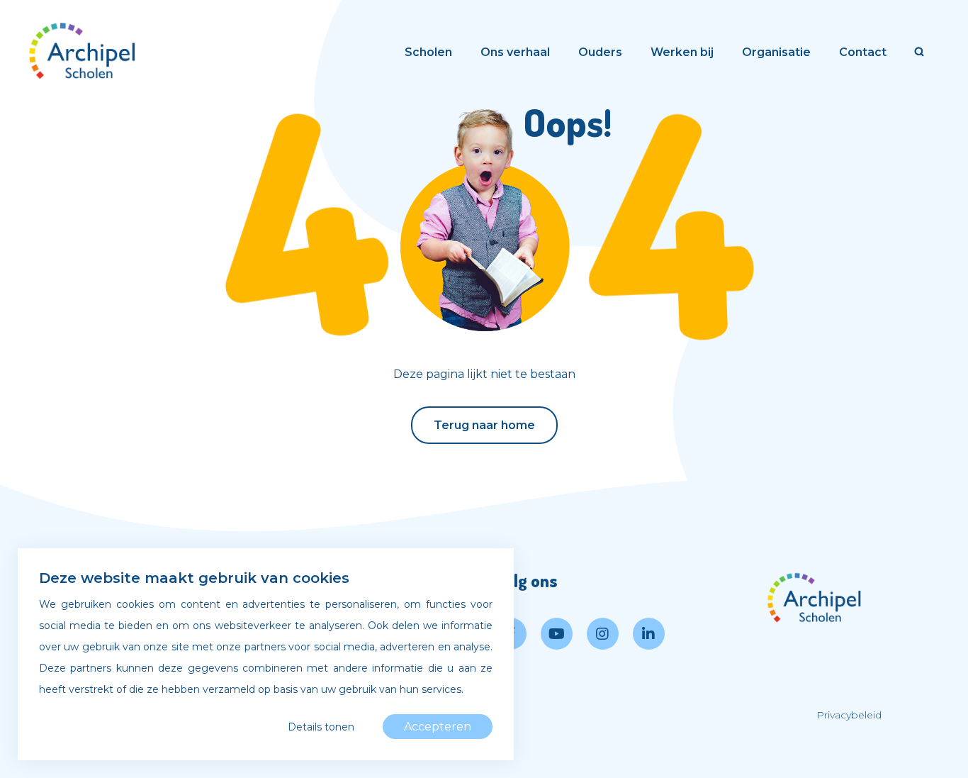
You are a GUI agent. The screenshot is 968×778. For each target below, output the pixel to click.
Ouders (600, 52)
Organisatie (776, 52)
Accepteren (437, 726)
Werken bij (682, 52)
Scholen (428, 52)
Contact (863, 52)
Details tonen (321, 727)
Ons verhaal (515, 52)
